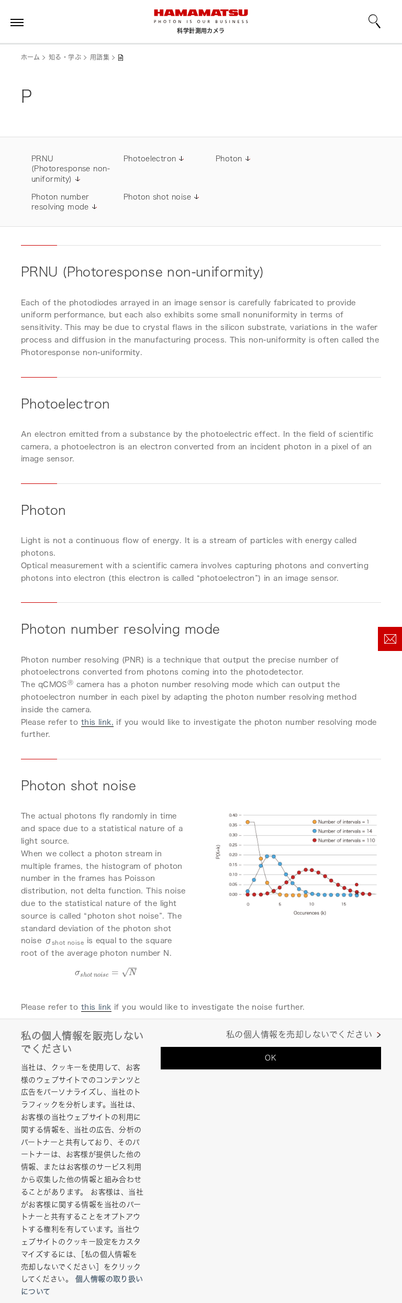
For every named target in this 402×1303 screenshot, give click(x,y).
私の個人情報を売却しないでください (299, 1035)
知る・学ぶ (65, 57)
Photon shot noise (157, 196)
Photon (229, 158)
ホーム (30, 57)
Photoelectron (150, 158)
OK (270, 1057)
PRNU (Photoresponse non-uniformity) (70, 168)
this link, (97, 721)
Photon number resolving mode (60, 201)
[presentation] (106, 972)
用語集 (99, 57)
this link (96, 1006)
